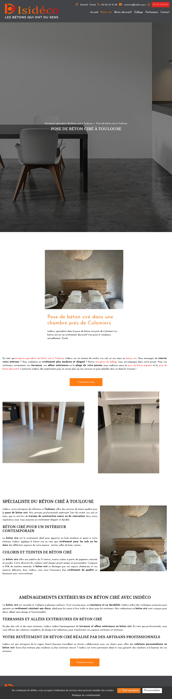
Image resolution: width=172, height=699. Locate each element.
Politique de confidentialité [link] (86, 695)
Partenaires (151, 12)
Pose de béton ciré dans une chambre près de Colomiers (80, 320)
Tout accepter (130, 690)
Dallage (138, 12)
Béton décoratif (123, 12)
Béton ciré (106, 12)
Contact (165, 12)
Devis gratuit (160, 5)
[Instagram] (148, 5)
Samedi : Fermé (87, 5)
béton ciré (131, 358)
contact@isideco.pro (134, 5)
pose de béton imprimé (140, 365)
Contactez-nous (86, 382)
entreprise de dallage (106, 362)
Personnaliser (152, 690)
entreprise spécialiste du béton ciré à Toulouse (39, 358)
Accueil (94, 12)
